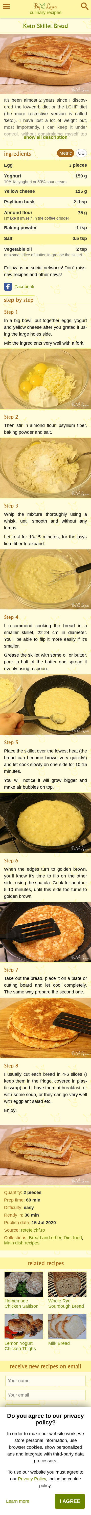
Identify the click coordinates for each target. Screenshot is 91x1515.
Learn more (17, 1501)
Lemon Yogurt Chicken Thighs (20, 1346)
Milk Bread (59, 1343)
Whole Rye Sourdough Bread (66, 1303)
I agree (70, 1501)
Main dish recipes (21, 1242)
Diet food (73, 1237)
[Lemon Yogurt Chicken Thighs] (24, 1326)
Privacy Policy (32, 1478)
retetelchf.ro (33, 1230)
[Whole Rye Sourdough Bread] (67, 1284)
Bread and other (45, 1237)
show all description (45, 137)
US (81, 153)
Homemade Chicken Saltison (21, 1303)
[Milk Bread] (67, 1326)
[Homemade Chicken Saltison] (24, 1284)
